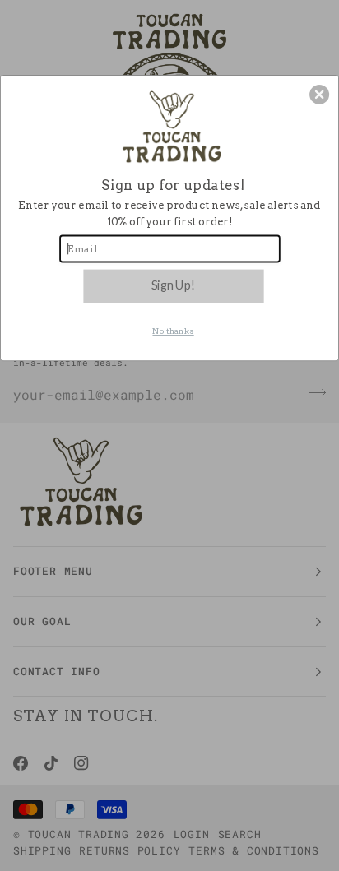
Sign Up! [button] (173, 284)
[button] (319, 94)
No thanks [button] (172, 331)
